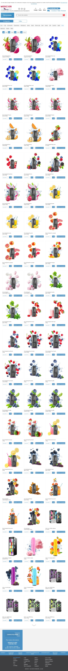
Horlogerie (36, 666)
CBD (25, 662)
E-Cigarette (6, 21)
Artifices (36, 657)
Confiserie (15, 660)
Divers (24, 32)
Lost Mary (15, 665)
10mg (12, 32)
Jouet (35, 664)
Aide (59, 10)
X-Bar (20, 21)
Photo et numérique (49, 661)
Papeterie (26, 664)
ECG (14, 662)
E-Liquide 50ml (27, 661)
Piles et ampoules (27, 666)
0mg (6, 32)
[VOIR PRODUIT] (12, 44)
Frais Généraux (48, 664)
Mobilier (46, 666)
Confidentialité (45, 652)
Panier (40, 10)
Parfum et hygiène (48, 659)
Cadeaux (36, 659)
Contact (63, 10)
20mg (18, 32)
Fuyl (14, 663)
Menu (44, 10)
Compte (36, 10)
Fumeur (14, 658)
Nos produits (7, 15)
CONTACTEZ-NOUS (12, 634)
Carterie (36, 661)
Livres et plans (48, 657)
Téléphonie (47, 662)
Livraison (54, 10)
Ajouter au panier (18, 59)
